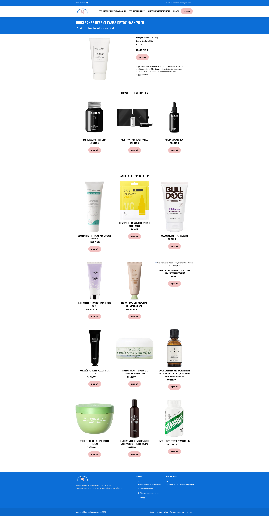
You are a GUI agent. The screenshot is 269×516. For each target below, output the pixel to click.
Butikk (187, 11)
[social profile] (87, 3)
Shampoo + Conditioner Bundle (134, 139)
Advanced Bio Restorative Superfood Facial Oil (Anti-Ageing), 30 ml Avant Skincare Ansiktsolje (174, 373)
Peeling (155, 37)
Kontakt (159, 512)
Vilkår (166, 512)
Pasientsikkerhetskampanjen (112, 11)
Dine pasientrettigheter (159, 11)
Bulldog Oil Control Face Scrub (174, 235)
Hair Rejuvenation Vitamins (94, 139)
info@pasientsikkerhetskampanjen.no (178, 3)
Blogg (176, 11)
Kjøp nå (142, 57)
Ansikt (148, 37)
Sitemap (189, 512)
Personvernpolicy (177, 512)
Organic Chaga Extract (174, 139)
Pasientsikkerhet (137, 11)
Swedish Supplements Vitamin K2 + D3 (174, 441)
